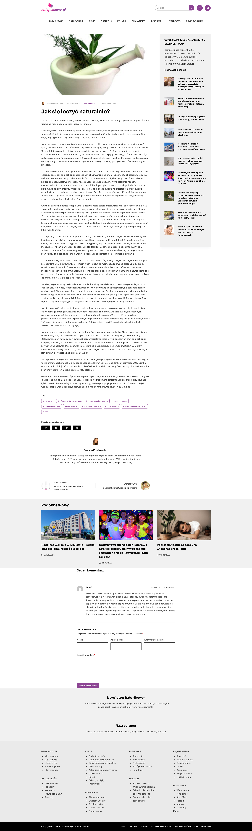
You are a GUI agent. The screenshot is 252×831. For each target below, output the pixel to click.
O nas (124, 826)
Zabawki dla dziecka (143, 790)
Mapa (176, 811)
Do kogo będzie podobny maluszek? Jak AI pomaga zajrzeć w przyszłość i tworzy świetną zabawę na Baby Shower (191, 84)
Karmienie (138, 756)
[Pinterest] (66, 428)
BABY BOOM (157, 21)
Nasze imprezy (52, 766)
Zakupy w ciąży (96, 780)
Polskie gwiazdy (97, 804)
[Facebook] (200, 8)
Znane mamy (95, 811)
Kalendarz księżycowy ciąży (103, 770)
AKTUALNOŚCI (76, 21)
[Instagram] (208, 8)
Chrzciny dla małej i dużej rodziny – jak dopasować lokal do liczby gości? (190, 161)
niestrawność (71, 406)
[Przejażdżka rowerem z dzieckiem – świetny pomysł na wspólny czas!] (169, 215)
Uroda (180, 766)
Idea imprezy (51, 756)
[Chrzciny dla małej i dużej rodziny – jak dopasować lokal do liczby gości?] (169, 161)
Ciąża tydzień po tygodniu (102, 763)
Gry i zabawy (51, 759)
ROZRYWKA (174, 21)
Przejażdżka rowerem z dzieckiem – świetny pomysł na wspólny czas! (192, 215)
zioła (46, 412)
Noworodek (139, 759)
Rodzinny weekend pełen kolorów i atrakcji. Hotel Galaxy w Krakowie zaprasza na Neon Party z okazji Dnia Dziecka (192, 178)
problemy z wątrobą (91, 406)
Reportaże (182, 756)
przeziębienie (112, 406)
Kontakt (144, 826)
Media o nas (51, 763)
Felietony (49, 787)
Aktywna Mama (184, 773)
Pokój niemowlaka (142, 766)
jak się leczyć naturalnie (97, 401)
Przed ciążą (95, 783)
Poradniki (138, 770)
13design (86, 826)
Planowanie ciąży (98, 797)
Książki (180, 800)
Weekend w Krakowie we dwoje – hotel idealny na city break (190, 132)
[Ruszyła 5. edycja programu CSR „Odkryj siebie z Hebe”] (169, 118)
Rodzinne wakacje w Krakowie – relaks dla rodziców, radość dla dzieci (191, 147)
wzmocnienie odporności (134, 406)
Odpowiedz (169, 587)
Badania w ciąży (97, 756)
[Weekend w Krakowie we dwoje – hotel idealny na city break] (169, 133)
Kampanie (50, 790)
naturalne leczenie (51, 406)
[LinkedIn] (77, 428)
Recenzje (49, 797)
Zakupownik (139, 800)
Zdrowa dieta (184, 763)
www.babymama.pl (156, 731)
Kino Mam (182, 797)
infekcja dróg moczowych (70, 401)
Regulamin (206, 826)
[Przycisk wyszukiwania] (191, 7)
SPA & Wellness (89, 103)
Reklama (133, 826)
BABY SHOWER (56, 21)
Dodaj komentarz (86, 655)
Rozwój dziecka (141, 783)
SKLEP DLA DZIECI (194, 21)
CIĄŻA (92, 21)
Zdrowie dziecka (141, 793)
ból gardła (48, 401)
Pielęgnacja (139, 763)
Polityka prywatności (161, 826)
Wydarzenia (183, 790)
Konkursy (181, 807)
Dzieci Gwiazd (96, 807)
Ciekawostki (51, 783)
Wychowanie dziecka (144, 787)
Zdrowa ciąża (96, 773)
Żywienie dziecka (142, 797)
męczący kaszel (119, 401)
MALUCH (121, 21)
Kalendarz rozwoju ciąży (101, 759)
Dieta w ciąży (95, 766)
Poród (92, 777)
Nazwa (80, 640)
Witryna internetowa (154, 640)
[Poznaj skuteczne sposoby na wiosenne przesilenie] (184, 525)
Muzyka (180, 804)
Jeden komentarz (107, 103)
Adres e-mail (117, 640)
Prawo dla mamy (53, 793)
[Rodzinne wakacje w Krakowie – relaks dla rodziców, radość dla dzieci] (169, 147)
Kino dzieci (182, 793)
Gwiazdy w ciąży (97, 800)
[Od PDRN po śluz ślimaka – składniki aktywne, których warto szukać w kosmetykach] (169, 230)
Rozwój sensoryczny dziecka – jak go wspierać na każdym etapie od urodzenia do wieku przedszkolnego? (191, 198)
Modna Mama (184, 777)
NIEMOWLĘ (106, 21)
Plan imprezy (51, 770)
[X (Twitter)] (56, 428)
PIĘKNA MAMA (138, 21)
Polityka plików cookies (186, 826)
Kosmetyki (182, 770)
